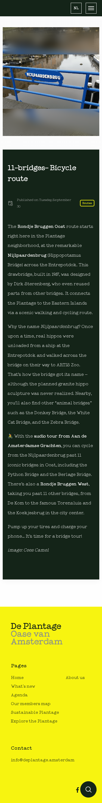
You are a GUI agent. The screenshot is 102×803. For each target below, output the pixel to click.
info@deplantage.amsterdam (43, 760)
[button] (76, 8)
